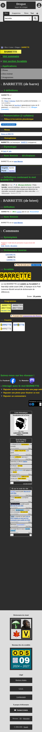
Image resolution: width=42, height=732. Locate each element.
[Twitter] (33, 405)
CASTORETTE (10, 254)
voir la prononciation (8, 124)
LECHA (20, 466)
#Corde (20, 470)
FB (21, 718)
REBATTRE (6, 311)
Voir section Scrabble (15, 61)
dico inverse (36, 265)
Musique (24, 185)
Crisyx (12, 516)
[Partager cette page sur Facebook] (30, 404)
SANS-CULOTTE (20, 450)
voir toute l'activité (27, 483)
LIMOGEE (18, 457)
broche (7, 246)
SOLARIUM (24, 512)
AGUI (15, 472)
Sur (5, 380)
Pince (6, 101)
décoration (13, 246)
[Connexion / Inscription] (39, 5)
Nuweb (26, 727)
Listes (11, 47)
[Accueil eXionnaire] (2, 47)
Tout (27, 454)
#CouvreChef (34, 212)
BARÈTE (24, 142)
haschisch (17, 105)
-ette (10, 151)
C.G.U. (21, 689)
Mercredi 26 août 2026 (17, 505)
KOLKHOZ (18, 497)
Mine (14, 212)
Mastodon (26, 718)
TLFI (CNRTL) (5, 103)
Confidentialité (21, 697)
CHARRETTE (11, 260)
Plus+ (29, 448)
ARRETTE (6, 324)
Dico (6, 47)
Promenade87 (20, 524)
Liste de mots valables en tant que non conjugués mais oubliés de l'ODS (20, 518)
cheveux (12, 101)
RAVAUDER (25, 444)
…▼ (13, 184)
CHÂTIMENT (22, 478)
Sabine (25, 461)
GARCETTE (25, 476)
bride (2, 246)
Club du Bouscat (15, 504)
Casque (18, 212)
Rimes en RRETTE (7, 134)
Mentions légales (21, 680)
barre (4, 151)
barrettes (12, 171)
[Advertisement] (21, 33)
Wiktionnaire (15, 107)
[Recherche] (35, 18)
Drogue (17, 47)
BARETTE (19, 324)
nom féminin (18, 161)
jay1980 (13, 491)
